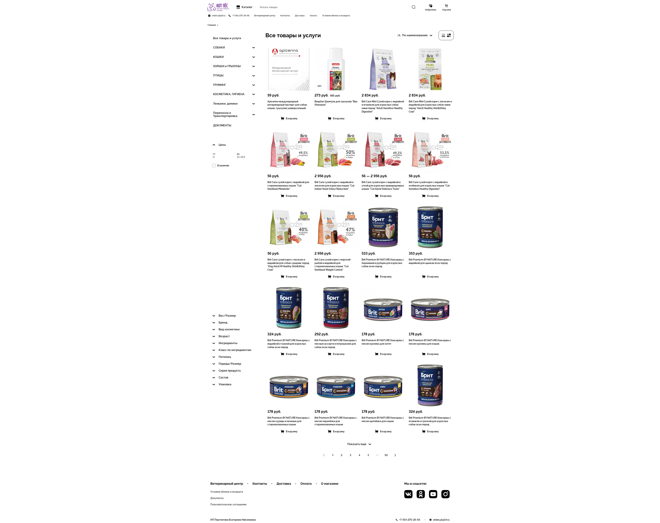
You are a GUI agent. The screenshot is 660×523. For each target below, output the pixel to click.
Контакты (285, 15)
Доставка (300, 15)
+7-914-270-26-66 (240, 15)
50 (386, 455)
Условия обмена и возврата (336, 15)
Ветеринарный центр (264, 15)
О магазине (329, 483)
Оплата (313, 15)
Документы (217, 498)
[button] (213, 25)
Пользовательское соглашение (228, 504)
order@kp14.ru (219, 15)
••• (377, 455)
